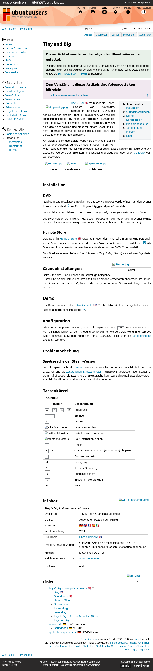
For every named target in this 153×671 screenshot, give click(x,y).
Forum (93, 8)
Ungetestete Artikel (16, 111)
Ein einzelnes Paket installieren (70, 95)
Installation (132, 108)
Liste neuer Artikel (16, 52)
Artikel (88, 34)
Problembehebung (137, 124)
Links (129, 136)
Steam (79, 367)
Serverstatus (93, 665)
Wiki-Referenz (14, 95)
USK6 (97, 646)
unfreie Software (118, 642)
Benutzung (11, 64)
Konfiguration (134, 120)
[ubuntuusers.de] (25, 15)
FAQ (8, 60)
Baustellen (11, 103)
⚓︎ (147, 95)
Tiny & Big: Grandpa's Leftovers (68, 588)
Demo (130, 116)
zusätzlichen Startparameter (83, 372)
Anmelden (130, 2)
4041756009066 (89, 558)
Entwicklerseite (83, 305)
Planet (128, 8)
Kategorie (11, 68)
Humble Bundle (126, 646)
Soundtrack (61, 596)
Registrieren (144, 2)
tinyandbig (60, 612)
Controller (140, 153)
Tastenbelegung (141, 336)
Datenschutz (66, 665)
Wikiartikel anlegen (16, 87)
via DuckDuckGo (142, 28)
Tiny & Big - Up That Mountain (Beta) (76, 616)
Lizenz (45, 665)
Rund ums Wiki (14, 119)
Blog (56, 592)
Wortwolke (11, 72)
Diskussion (129, 34)
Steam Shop (61, 604)
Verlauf (115, 34)
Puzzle (132, 642)
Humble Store (68, 238)
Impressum (79, 665)
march (138, 639)
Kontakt (54, 665)
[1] (68, 205)
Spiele (12, 28)
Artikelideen (12, 107)
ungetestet (144, 649)
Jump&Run (143, 642)
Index (8, 44)
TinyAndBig (61, 608)
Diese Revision (88, 639)
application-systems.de (63, 632)
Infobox (130, 132)
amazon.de (55, 624)
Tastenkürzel (134, 128)
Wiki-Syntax (12, 99)
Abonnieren (145, 34)
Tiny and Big (25, 28)
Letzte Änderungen (16, 48)
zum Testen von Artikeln (72, 73)
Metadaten (15, 142)
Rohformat (15, 146)
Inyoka (18, 662)
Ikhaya (116, 8)
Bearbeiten (101, 34)
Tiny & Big (77, 103)
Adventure (67, 646)
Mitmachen (144, 8)
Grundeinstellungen (138, 112)
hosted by (7, 2)
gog (135, 649)
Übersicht (11, 56)
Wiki (104, 8)
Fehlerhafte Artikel (16, 115)
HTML (13, 150)
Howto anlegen (14, 91)
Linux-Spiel (55, 646)
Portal (81, 8)
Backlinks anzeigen (17, 134)
